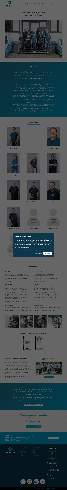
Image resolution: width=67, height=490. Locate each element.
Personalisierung (37, 250)
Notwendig (18, 250)
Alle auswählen (47, 253)
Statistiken (24, 250)
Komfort (30, 250)
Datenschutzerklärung (25, 247)
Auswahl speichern (38, 253)
